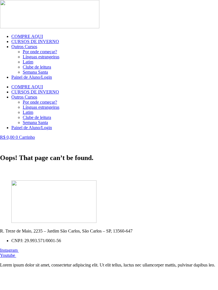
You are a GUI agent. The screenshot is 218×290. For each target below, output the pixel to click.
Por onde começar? (40, 51)
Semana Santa (35, 72)
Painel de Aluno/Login (31, 77)
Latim (28, 61)
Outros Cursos (24, 46)
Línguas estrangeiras (41, 56)
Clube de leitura (37, 67)
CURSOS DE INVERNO (35, 41)
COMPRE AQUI (27, 36)
